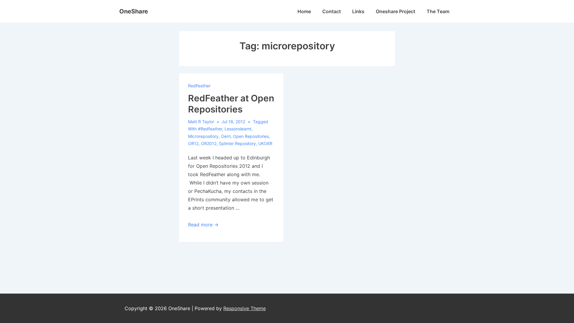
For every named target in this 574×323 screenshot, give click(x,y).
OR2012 (208, 143)
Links (358, 11)
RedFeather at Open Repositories (231, 104)
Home (304, 11)
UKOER (265, 143)
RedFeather (199, 85)
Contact (331, 11)
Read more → (203, 225)
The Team (438, 11)
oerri (225, 136)
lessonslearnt (238, 128)
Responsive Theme (244, 308)
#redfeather (210, 128)
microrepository (203, 136)
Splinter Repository (237, 143)
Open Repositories (251, 136)
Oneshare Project (395, 11)
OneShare (133, 11)
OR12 (193, 143)
